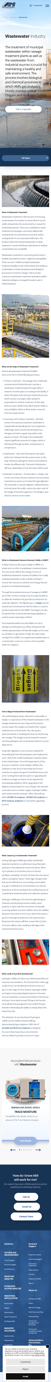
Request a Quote (35, 1255)
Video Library (33, 1270)
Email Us (26, 1206)
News (31, 1303)
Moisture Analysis (9, 1277)
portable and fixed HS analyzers (16, 1028)
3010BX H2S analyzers (35, 797)
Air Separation (9, 1321)
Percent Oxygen (10, 1264)
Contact (32, 1274)
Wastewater (9, 1340)
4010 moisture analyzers (12, 800)
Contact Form (26, 1216)
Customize (25, 1362)
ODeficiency (9, 1269)
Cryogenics (8, 1345)
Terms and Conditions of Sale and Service (35, 1331)
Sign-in (31, 1283)
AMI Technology (34, 1307)
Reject (25, 1369)
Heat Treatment (10, 1317)
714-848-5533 (37, 5)
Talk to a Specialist (23, 109)
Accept (25, 1376)
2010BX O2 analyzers (16, 797)
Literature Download (32, 1264)
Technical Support (35, 1259)
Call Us (26, 1196)
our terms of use (38, 1355)
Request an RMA (35, 1279)
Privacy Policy (34, 1316)
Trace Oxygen (9, 1260)
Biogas (6, 1308)
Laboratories (9, 1336)
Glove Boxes (8, 1312)
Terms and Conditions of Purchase (33, 1323)
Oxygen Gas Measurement (11, 1253)
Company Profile (35, 1299)
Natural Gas (8, 1303)
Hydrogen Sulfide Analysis (12, 1287)
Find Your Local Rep (36, 1312)
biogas (39, 603)
